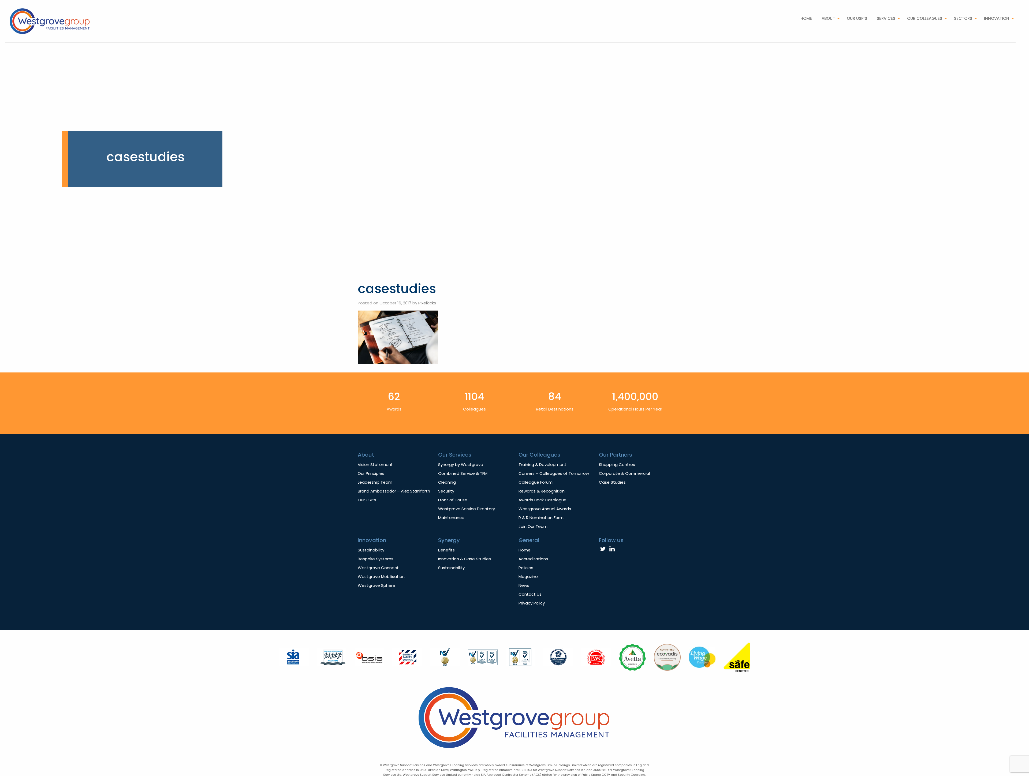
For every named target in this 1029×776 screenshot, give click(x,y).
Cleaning (447, 482)
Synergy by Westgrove (460, 464)
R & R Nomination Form (541, 517)
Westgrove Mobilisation (381, 576)
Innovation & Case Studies (464, 559)
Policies (526, 567)
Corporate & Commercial (624, 473)
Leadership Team (375, 482)
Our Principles (371, 473)
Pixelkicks (427, 303)
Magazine (528, 576)
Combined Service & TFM (462, 473)
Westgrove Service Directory (466, 509)
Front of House (452, 500)
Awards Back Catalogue (542, 500)
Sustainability (371, 550)
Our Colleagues (924, 18)
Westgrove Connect (378, 567)
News (524, 585)
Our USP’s (857, 18)
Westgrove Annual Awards (545, 509)
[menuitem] (806, 18)
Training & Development (542, 464)
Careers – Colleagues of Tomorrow (554, 473)
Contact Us (530, 594)
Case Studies (612, 482)
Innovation (996, 18)
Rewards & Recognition (542, 491)
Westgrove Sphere (376, 585)
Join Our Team (533, 526)
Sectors (963, 18)
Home (806, 18)
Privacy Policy (532, 603)
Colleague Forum (536, 482)
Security (446, 491)
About (828, 18)
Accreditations (533, 559)
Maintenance (451, 517)
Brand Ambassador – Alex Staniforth (394, 491)
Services (886, 18)
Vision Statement (375, 464)
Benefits (446, 550)
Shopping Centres (617, 464)
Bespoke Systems (375, 559)
